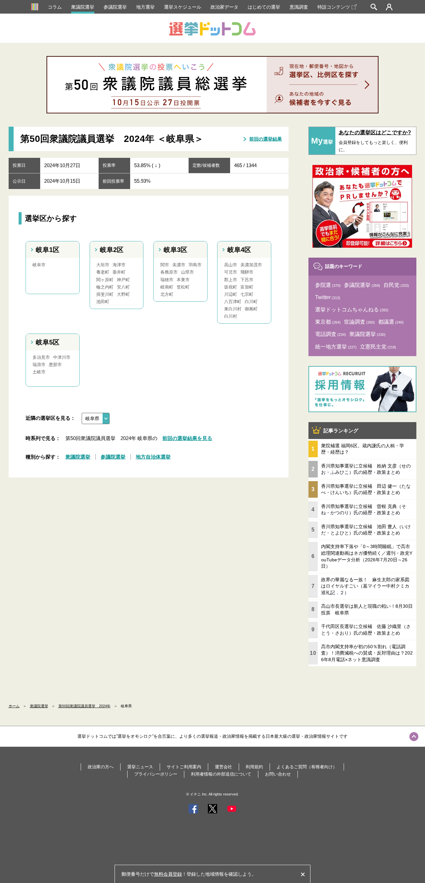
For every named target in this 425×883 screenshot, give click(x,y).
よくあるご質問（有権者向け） (307, 766)
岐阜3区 (175, 249)
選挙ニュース (140, 766)
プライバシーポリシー (155, 774)
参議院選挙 (115, 7)
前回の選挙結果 (265, 139)
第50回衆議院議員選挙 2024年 (84, 706)
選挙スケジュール (182, 7)
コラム (55, 7)
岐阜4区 (239, 249)
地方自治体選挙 (153, 457)
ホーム (14, 706)
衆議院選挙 (82, 7)
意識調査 (299, 7)
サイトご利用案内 (184, 766)
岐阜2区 (112, 249)
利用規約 (254, 766)
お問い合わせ (278, 774)
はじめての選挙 (264, 7)
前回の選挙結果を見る (187, 438)
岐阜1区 (47, 249)
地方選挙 (145, 7)
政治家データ (224, 7)
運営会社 (223, 766)
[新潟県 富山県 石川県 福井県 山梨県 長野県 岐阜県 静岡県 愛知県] (96, 418)
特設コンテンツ (333, 7)
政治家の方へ (101, 766)
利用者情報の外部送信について (221, 774)
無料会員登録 (168, 874)
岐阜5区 (47, 342)
